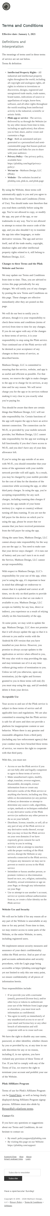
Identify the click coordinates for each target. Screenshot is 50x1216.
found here (15, 1095)
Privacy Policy (16, 1202)
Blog (21, 1157)
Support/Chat (10, 1157)
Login (28, 1159)
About (29, 1157)
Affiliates (8, 1206)
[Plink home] (6, 10)
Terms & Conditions (33, 1202)
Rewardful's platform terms (17, 1108)
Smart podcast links (13, 1159)
